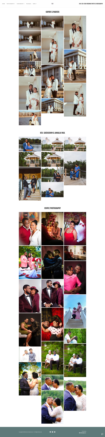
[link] (52, 3)
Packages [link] (28, 3)
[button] (11, 3)
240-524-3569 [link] (82, 4)
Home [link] (3, 3)
